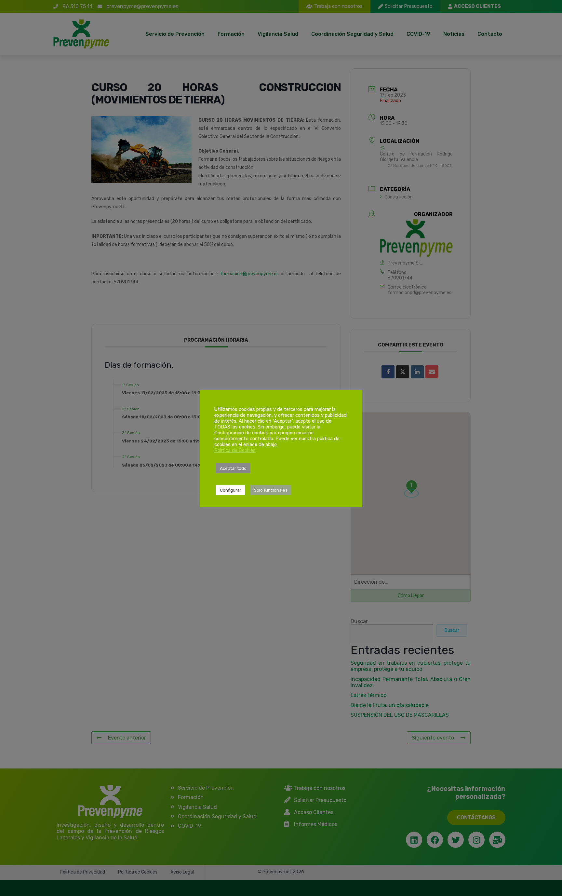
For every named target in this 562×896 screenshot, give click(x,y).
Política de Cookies (235, 450)
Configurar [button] (230, 490)
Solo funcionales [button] (271, 490)
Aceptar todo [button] (233, 468)
